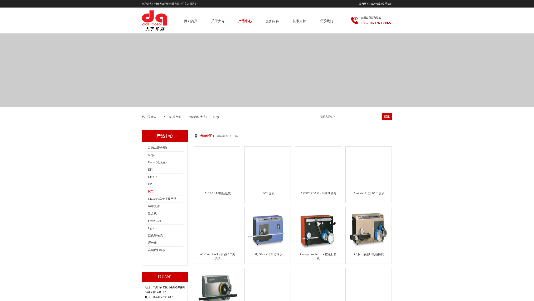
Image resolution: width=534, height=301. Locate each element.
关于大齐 (218, 21)
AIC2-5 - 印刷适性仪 (217, 193)
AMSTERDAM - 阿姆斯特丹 (318, 193)
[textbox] (350, 116)
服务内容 (272, 21)
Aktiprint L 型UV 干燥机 (369, 193)
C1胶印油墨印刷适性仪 (369, 254)
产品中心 (245, 21)
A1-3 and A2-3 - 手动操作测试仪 (217, 256)
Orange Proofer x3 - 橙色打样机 (318, 256)
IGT (237, 136)
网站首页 (191, 21)
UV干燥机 (268, 193)
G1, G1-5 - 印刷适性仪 (268, 254)
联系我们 (326, 21)
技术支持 (299, 21)
